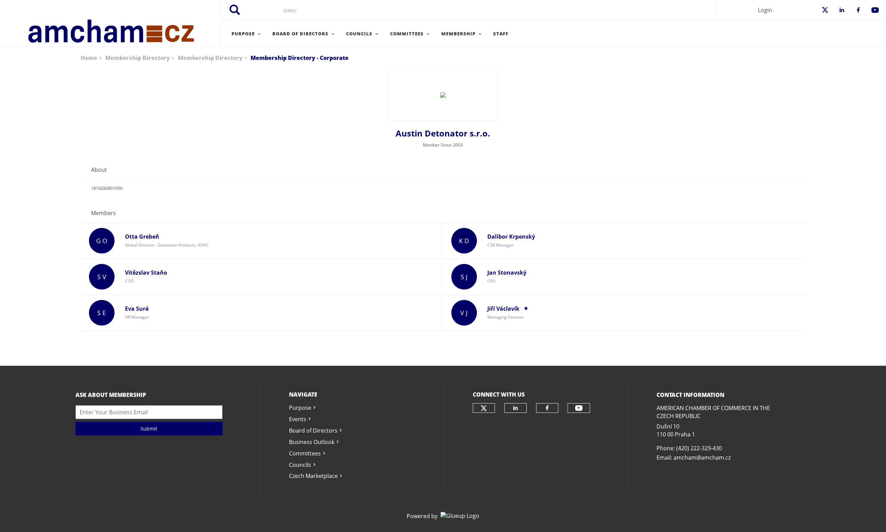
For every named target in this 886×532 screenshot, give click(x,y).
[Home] (110, 23)
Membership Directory (137, 58)
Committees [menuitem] (407, 33)
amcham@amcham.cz (702, 457)
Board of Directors (313, 430)
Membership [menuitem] (458, 33)
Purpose (300, 407)
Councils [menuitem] (359, 33)
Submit (149, 428)
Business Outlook (311, 442)
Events (297, 419)
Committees (305, 453)
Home (89, 58)
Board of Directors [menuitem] (300, 33)
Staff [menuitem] (500, 33)
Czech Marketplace (313, 476)
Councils (300, 465)
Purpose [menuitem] (243, 33)
